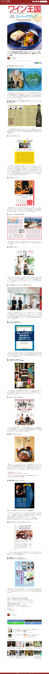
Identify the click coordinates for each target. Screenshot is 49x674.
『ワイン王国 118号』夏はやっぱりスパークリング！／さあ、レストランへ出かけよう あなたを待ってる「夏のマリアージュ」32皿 (24, 53)
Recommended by (38, 659)
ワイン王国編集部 (13, 58)
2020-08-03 (12, 57)
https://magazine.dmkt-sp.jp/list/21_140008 (16, 476)
